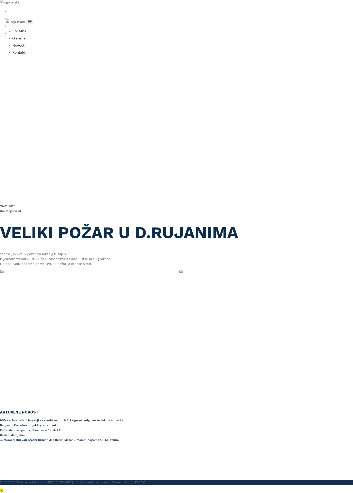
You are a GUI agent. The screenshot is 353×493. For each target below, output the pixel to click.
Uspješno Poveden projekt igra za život (28, 425)
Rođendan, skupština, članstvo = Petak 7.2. (30, 430)
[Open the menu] (29, 22)
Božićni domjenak (12, 435)
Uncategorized (10, 211)
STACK (139, 482)
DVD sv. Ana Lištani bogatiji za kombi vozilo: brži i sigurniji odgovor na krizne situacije (61, 420)
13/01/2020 (8, 206)
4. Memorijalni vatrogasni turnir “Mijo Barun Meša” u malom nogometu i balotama (59, 439)
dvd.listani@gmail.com (91, 482)
